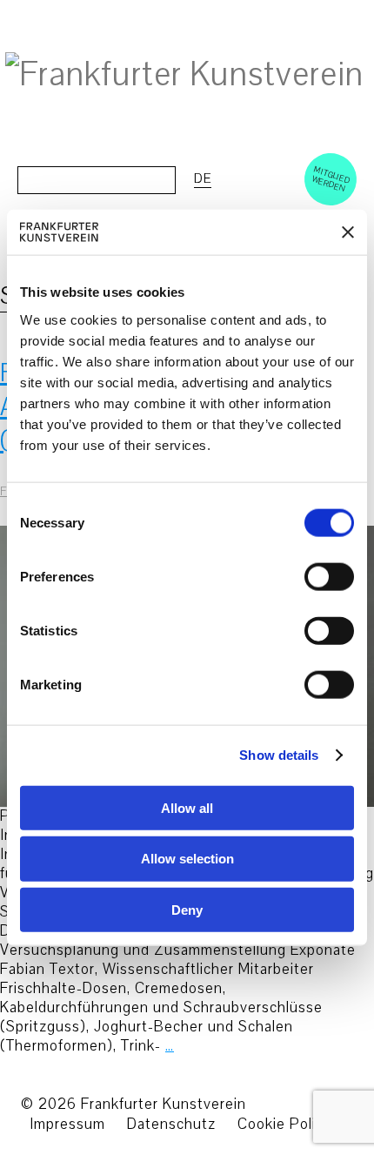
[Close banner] (348, 231)
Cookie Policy (284, 1124)
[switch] (310, 576)
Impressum (67, 1124)
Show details (278, 755)
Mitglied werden (331, 178)
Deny (187, 910)
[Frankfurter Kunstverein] (184, 74)
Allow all (187, 807)
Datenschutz (171, 1124)
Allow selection (187, 858)
